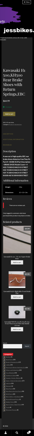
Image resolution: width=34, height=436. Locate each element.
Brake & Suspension (15, 124)
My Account (5, 433)
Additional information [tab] (13, 139)
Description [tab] (8, 134)
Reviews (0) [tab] (7, 145)
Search (5, 343)
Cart (26, 431)
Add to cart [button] (17, 262)
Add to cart (9, 114)
